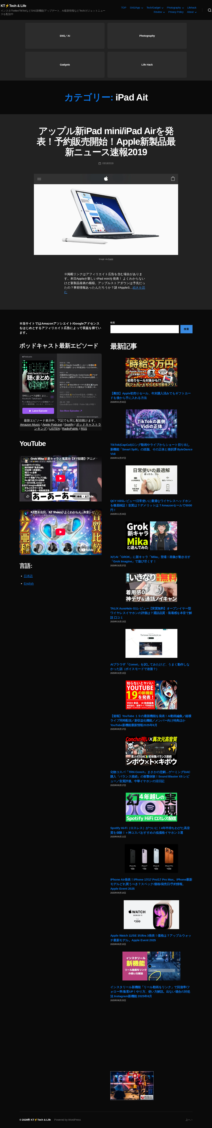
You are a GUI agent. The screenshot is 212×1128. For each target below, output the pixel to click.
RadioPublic (70, 428)
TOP (123, 7)
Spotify (69, 424)
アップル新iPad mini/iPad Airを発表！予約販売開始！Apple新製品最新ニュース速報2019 (106, 141)
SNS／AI (65, 35)
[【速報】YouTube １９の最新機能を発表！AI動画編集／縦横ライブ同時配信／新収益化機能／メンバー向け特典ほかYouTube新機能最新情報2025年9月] (151, 694)
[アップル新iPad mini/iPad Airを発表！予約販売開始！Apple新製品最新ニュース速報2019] (106, 214)
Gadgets (65, 64)
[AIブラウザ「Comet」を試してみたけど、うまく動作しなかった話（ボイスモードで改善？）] (151, 643)
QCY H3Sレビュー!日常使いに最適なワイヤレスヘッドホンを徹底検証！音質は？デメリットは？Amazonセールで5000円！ (151, 505)
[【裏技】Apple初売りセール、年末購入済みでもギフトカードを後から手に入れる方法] (151, 372)
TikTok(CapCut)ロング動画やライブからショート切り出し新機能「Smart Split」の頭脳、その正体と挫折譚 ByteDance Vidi (151, 449)
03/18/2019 (107, 163)
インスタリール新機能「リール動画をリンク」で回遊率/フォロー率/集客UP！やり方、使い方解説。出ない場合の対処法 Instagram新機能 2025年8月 (150, 991)
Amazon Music (30, 424)
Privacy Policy (175, 12)
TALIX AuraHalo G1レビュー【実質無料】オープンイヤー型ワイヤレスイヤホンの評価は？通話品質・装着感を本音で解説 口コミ (151, 613)
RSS (84, 428)
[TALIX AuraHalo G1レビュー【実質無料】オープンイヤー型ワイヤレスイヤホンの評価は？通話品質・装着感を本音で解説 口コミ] (151, 587)
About (190, 12)
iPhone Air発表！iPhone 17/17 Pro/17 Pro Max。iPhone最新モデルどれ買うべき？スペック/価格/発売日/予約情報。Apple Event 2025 (151, 884)
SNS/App (135, 7)
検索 (112, 322)
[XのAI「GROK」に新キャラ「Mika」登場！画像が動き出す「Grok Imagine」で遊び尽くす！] (151, 535)
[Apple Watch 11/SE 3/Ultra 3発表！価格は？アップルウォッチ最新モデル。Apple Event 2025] (151, 914)
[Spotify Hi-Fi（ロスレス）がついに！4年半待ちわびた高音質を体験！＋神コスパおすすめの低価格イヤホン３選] (151, 807)
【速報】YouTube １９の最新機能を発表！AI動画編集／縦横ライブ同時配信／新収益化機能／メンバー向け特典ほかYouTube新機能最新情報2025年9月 (150, 720)
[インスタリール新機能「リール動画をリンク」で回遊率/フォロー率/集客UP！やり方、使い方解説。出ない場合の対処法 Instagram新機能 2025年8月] (151, 966)
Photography (174, 7)
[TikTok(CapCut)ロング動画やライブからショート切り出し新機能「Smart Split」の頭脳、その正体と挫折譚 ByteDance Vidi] (151, 423)
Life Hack (147, 64)
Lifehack (191, 7)
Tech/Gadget (154, 7)
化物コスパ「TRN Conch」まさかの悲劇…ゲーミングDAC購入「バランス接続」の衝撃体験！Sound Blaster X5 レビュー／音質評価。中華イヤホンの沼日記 (150, 776)
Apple (110, 259)
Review (158, 12)
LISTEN (54, 428)
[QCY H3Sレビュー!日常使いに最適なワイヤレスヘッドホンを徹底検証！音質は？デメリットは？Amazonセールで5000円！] (151, 479)
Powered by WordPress (67, 1119)
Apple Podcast (52, 424)
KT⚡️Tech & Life (13, 6)
